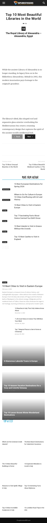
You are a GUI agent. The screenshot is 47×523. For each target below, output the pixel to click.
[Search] (44, 3)
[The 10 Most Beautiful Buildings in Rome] (12, 455)
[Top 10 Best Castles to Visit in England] (7, 239)
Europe (5, 210)
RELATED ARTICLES (11, 177)
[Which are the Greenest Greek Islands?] (12, 433)
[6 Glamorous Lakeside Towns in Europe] (23, 353)
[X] (9, 151)
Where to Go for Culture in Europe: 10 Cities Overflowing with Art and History (28, 197)
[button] (3, 3)
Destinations (6, 189)
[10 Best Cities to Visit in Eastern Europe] (7, 207)
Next (29, 137)
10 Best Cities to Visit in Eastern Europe (22, 286)
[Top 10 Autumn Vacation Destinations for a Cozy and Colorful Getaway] (23, 379)
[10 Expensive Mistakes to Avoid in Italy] (34, 455)
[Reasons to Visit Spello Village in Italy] (12, 477)
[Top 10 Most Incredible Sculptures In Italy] (12, 499)
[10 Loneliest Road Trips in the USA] (34, 499)
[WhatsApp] (19, 151)
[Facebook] (4, 151)
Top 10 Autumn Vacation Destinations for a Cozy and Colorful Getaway (22, 386)
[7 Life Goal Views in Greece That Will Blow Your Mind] (7, 321)
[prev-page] (3, 247)
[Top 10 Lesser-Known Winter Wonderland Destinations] (23, 406)
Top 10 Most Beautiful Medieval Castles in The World (36, 167)
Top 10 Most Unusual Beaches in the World (10, 166)
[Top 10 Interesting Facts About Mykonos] (34, 477)
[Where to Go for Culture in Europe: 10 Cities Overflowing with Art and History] (7, 197)
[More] (24, 151)
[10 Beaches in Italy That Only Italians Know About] (7, 311)
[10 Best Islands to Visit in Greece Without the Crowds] (7, 228)
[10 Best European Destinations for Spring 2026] (7, 186)
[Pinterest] (14, 151)
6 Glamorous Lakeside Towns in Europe (20, 361)
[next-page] (7, 247)
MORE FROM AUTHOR (30, 177)
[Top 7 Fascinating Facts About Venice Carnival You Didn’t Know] (7, 218)
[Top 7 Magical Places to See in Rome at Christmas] (7, 332)
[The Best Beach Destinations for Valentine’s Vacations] (34, 433)
